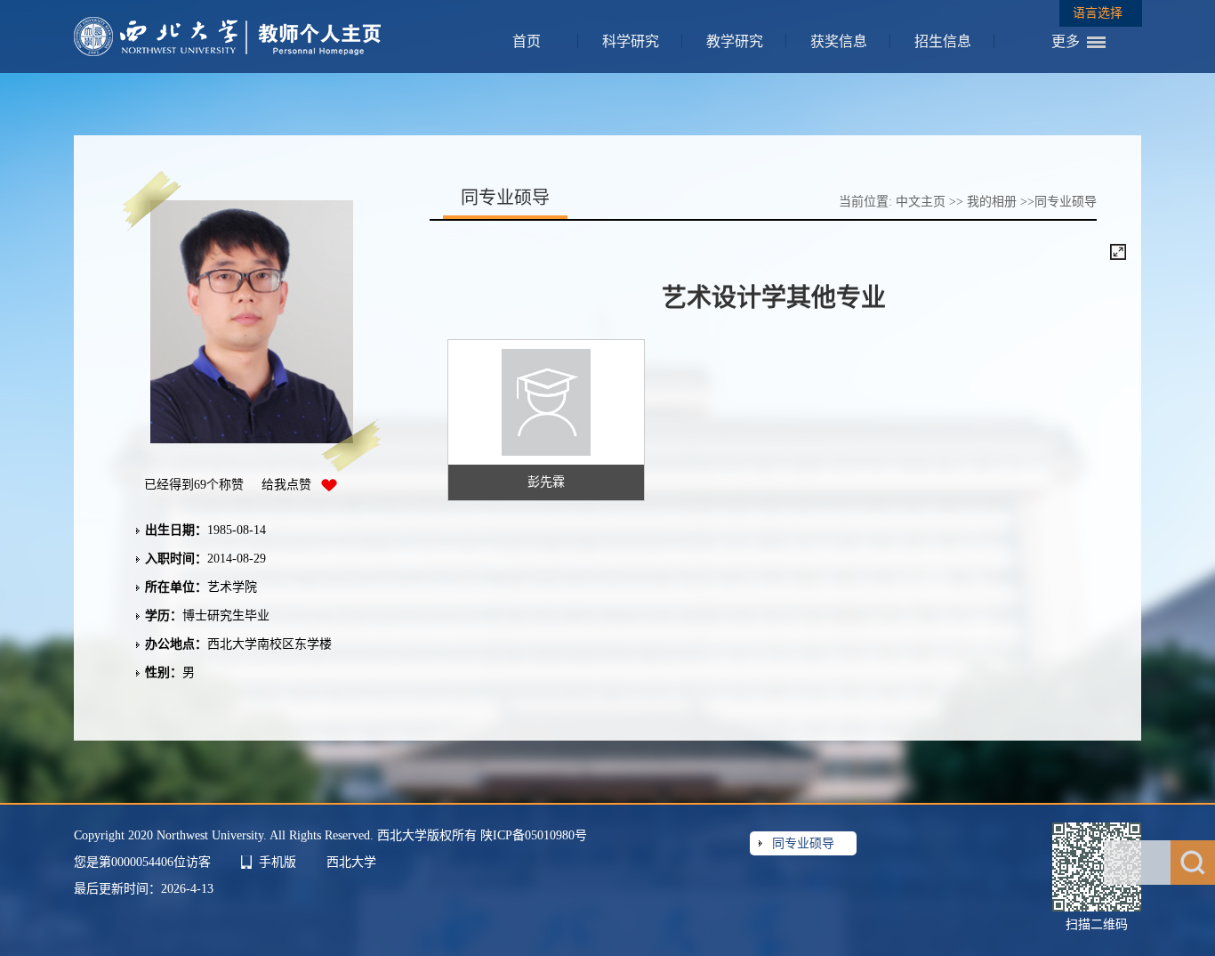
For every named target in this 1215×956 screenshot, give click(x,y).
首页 (526, 41)
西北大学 (351, 862)
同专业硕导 (803, 843)
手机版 (277, 862)
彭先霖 (546, 482)
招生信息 (942, 41)
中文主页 (920, 201)
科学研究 (630, 41)
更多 (1065, 41)
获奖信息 (838, 41)
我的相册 (992, 201)
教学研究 (734, 41)
